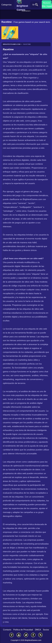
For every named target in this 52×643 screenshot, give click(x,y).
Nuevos (46, 3)
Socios (46, 629)
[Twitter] (26, 634)
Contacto (7, 629)
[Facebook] (33, 634)
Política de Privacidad (23, 629)
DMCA (38, 629)
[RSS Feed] (40, 634)
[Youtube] (18, 634)
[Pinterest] (11, 634)
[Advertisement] (26, 15)
